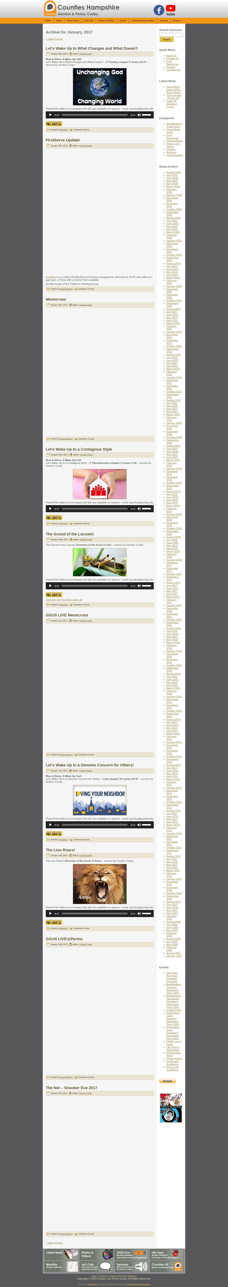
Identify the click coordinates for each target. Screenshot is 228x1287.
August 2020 (173, 445)
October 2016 (174, 619)
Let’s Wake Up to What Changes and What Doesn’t (92, 48)
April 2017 (172, 594)
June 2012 (172, 816)
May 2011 (171, 864)
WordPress (92, 1284)
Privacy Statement (129, 1276)
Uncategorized (174, 155)
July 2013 (171, 767)
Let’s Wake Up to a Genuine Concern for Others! (90, 765)
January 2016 (174, 651)
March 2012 (173, 824)
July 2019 (171, 494)
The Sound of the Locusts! (70, 534)
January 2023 (174, 331)
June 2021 (172, 405)
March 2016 (173, 642)
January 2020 (174, 468)
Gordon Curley (85, 54)
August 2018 (173, 537)
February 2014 (171, 738)
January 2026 (174, 195)
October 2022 (174, 346)
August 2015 (173, 673)
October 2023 (174, 300)
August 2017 (173, 582)
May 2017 (172, 591)
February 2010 (171, 917)
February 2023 (171, 327)
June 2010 (172, 907)
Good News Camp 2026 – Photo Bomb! (174, 89)
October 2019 (174, 482)
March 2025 (173, 232)
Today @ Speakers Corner (171, 104)
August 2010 (173, 901)
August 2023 (173, 309)
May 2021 (172, 408)
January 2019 (174, 514)
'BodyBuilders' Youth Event (174, 125)
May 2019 (172, 500)
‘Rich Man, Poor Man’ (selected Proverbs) (172, 977)
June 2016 (172, 633)
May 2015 (172, 682)
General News (65, 289)
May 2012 (172, 819)
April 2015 (172, 685)
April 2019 (172, 502)
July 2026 (171, 175)
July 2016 (171, 631)
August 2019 (173, 491)
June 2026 (172, 178)
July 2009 (171, 924)
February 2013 (171, 783)
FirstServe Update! (63, 140)
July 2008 (171, 941)
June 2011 (172, 861)
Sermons (63, 130)
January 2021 (174, 423)
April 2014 (172, 730)
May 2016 (172, 636)
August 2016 (173, 628)
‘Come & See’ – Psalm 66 (174, 97)
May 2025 (172, 226)
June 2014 (172, 725)
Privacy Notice (174, 1058)
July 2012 (171, 813)
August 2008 (173, 938)
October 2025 (174, 209)
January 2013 (174, 787)
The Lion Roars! (60, 850)
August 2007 (173, 953)
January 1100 (174, 955)
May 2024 (172, 272)
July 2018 (171, 539)
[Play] (50, 115)
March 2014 (173, 733)
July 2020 (171, 448)
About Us (171, 55)
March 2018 (173, 551)
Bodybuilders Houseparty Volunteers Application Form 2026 (173, 1001)
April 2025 (172, 229)
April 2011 (172, 867)
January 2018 (174, 559)
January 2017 (174, 605)
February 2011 (171, 875)
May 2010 (172, 910)
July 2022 (171, 357)
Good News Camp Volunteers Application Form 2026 (173, 1033)
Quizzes (170, 67)
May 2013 (172, 773)
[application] (100, 114)
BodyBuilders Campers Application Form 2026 (173, 988)
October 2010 (174, 893)
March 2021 (173, 414)
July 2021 (171, 403)
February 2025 (171, 236)
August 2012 (173, 810)
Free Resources (172, 63)
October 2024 (174, 254)
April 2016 (172, 639)
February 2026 (171, 191)
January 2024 (174, 286)
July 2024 (171, 266)
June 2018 (172, 542)
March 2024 (173, 277)
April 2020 (172, 457)
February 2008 (171, 949)
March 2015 (173, 688)
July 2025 (171, 220)
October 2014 (174, 710)
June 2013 (172, 770)
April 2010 (172, 913)
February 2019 (171, 510)
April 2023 (172, 320)
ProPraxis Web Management (138, 1284)
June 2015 (172, 679)
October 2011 (174, 847)
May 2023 (172, 317)
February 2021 (171, 419)
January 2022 (174, 377)
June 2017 (172, 588)
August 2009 (173, 921)
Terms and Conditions (172, 1063)
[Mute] (139, 115)
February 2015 (171, 692)
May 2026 (172, 180)
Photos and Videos (172, 145)
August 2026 (173, 172)
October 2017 (174, 574)
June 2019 (172, 497)
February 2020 (171, 464)
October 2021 (174, 391)
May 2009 (172, 930)
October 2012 (174, 802)
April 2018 (172, 548)
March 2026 (173, 186)
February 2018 (171, 555)
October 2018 (174, 528)
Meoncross (56, 299)
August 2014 (173, 719)
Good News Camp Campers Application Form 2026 (173, 1018)
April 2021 (172, 411)
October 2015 (174, 665)
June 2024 (172, 269)
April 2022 (172, 366)
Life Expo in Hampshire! (173, 1048)
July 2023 (171, 311)
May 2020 (172, 454)
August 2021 (173, 400)
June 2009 (172, 927)
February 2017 (171, 601)
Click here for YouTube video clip (64, 599)
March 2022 (173, 368)
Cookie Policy (174, 1010)
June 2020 (172, 451)
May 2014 (172, 727)
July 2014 (171, 722)
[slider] (147, 114)
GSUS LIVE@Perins (64, 939)
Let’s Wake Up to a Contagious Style (79, 449)
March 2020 (173, 460)
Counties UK (173, 69)
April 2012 (172, 822)
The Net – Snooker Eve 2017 (71, 1088)
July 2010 (171, 904)
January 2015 (174, 696)
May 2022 (172, 363)
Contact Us (172, 58)
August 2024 (173, 263)
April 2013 (172, 776)
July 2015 (171, 676)
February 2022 (171, 373)
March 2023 (173, 323)
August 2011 (173, 856)
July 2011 (171, 859)
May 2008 (172, 944)
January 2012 (174, 833)
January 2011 (174, 879)
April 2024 (172, 274)
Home (94, 1276)
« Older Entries (54, 39)
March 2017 (173, 596)
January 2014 (174, 742)
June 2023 (172, 314)
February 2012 (171, 829)
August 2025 (173, 217)
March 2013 (173, 779)
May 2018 (172, 545)
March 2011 (173, 870)
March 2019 (173, 505)
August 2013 (173, 765)
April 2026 (172, 183)
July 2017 (171, 585)
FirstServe (51, 277)
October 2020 (174, 437)
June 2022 (172, 360)
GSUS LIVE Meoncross (67, 615)
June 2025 (172, 223)
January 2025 (174, 240)
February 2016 (171, 647)
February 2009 (171, 934)
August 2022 (173, 354)
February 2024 (171, 282)
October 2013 (174, 756)
